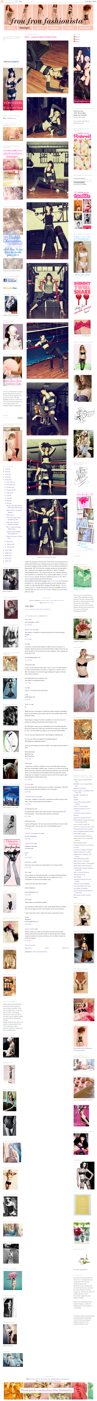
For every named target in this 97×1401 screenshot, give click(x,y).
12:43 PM (28, 639)
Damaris (76, 815)
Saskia (27, 763)
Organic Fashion (30, 929)
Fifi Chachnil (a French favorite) (83, 829)
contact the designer (45, 589)
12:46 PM (28, 660)
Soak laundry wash (79, 874)
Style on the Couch (53, 581)
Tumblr (50, 600)
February (10, 544)
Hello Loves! (10, 515)
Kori (26, 644)
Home (47, 948)
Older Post (65, 948)
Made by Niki (58, 577)
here (33, 587)
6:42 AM (28, 804)
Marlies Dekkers (29, 577)
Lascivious (64, 574)
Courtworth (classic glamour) (82, 813)
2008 (7, 555)
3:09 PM (28, 924)
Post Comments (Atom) (40, 951)
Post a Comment (30, 945)
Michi (43, 557)
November (10, 484)
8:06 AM (28, 839)
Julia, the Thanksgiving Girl (33, 833)
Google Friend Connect (59, 600)
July (8, 495)
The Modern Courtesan (81, 888)
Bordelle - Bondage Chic (81, 795)
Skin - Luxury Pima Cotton (81, 872)
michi (42, 609)
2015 (7, 469)
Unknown (77, 37)
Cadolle (76, 799)
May (8, 500)
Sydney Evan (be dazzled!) (82, 883)
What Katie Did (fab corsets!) (82, 895)
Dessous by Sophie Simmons (82, 817)
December (10, 482)
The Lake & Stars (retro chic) (82, 886)
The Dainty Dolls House (32, 796)
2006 (7, 561)
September (10, 490)
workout (48, 609)
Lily (26, 687)
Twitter (47, 600)
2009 (7, 553)
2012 (7, 477)
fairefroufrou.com (79, 123)
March (9, 541)
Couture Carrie (29, 843)
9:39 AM (28, 828)
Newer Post (28, 948)
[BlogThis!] (27, 606)
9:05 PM (28, 940)
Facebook (43, 600)
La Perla (76, 847)
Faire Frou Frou (50, 602)
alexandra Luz (29, 862)
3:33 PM (28, 867)
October (9, 487)
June (8, 498)
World (26, 872)
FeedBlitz (84, 184)
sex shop (27, 784)
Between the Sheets (80, 788)
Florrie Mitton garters (80, 833)
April (8, 503)
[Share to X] (29, 606)
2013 (7, 474)
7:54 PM (28, 759)
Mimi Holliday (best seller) (81, 858)
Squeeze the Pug (30, 629)
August (9, 492)
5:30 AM (28, 792)
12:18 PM (28, 625)
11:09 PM (28, 779)
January (9, 547)
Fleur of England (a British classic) (84, 831)
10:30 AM (28, 857)
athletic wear (35, 609)
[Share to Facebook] (31, 606)
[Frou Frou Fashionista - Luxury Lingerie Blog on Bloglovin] (11, 62)
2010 (7, 550)
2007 (7, 558)
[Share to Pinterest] (33, 606)
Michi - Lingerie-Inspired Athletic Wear (41, 37)
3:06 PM (28, 895)
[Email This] (26, 606)
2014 (7, 471)
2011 (6, 479)
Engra (26, 619)
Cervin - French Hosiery (81, 806)
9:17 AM (28, 816)
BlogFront (28, 704)
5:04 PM (28, 699)
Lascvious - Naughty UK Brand (83, 849)
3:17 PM (28, 683)
